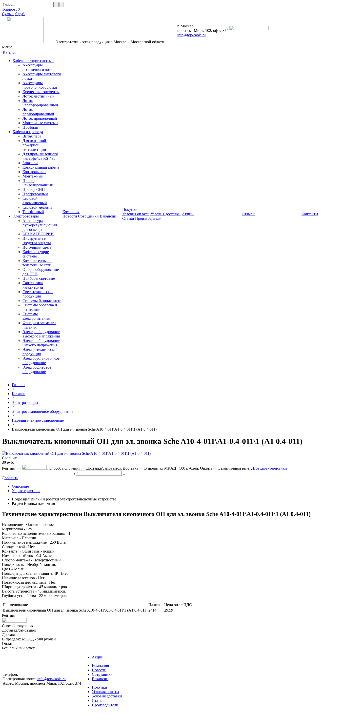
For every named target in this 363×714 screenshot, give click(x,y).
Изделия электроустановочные (38, 420)
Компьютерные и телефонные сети (37, 262)
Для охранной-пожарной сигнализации (34, 145)
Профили (30, 127)
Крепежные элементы (41, 92)
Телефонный (33, 212)
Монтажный (32, 176)
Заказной (30, 163)
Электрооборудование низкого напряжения (41, 342)
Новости (69, 216)
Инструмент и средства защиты (36, 240)
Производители (148, 218)
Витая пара (31, 136)
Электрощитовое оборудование (36, 369)
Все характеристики (270, 468)
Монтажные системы (40, 123)
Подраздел (21, 499)
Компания (100, 665)
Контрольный (34, 172)
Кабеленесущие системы (33, 61)
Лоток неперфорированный (40, 103)
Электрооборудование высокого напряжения (41, 334)
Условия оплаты (135, 214)
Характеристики (26, 491)
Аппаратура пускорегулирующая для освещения (39, 225)
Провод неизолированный (37, 182)
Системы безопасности (41, 300)
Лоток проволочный (39, 118)
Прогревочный (35, 194)
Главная (18, 385)
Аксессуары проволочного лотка (39, 85)
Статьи (128, 218)
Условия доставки (165, 214)
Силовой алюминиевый (34, 200)
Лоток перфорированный (38, 111)
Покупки (99, 687)
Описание (20, 486)
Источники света (36, 247)
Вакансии (108, 216)
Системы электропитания (36, 316)
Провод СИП (33, 189)
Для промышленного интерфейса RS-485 (40, 156)
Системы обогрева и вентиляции (39, 307)
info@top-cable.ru (191, 35)
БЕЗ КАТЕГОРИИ (38, 234)
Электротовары (26, 216)
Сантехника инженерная (32, 285)
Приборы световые (38, 278)
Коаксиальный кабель (40, 167)
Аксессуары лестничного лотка (38, 67)
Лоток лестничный (38, 96)
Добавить (10, 478)
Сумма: (8, 14)
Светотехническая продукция (37, 294)
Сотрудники (88, 216)
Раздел (17, 503)
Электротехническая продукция (39, 351)
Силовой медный (37, 207)
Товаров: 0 (11, 9)
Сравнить (10, 458)
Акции (97, 657)
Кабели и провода (28, 132)
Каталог (18, 394)
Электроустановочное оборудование (41, 360)
